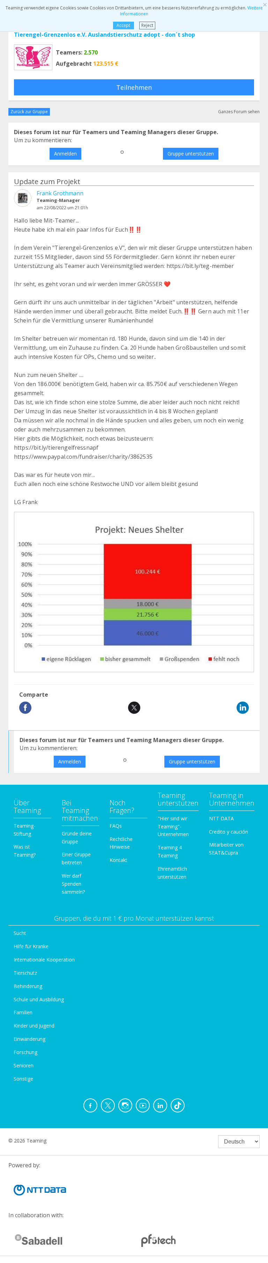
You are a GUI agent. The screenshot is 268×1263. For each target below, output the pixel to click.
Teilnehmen (134, 87)
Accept (123, 25)
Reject (147, 25)
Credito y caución (228, 831)
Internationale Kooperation (44, 959)
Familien (23, 1012)
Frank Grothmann (60, 193)
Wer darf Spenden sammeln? (73, 883)
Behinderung (28, 986)
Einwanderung (29, 1039)
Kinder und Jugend (34, 1025)
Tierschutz (25, 973)
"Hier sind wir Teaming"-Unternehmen (173, 826)
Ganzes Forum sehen (239, 112)
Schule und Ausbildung (39, 999)
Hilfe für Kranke (31, 946)
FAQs (116, 825)
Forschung (25, 1052)
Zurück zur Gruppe (29, 112)
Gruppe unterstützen (191, 153)
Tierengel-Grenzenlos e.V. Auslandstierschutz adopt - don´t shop (104, 34)
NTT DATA (221, 818)
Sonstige (23, 1078)
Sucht (20, 933)
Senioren (24, 1065)
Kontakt (118, 860)
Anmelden (65, 153)
